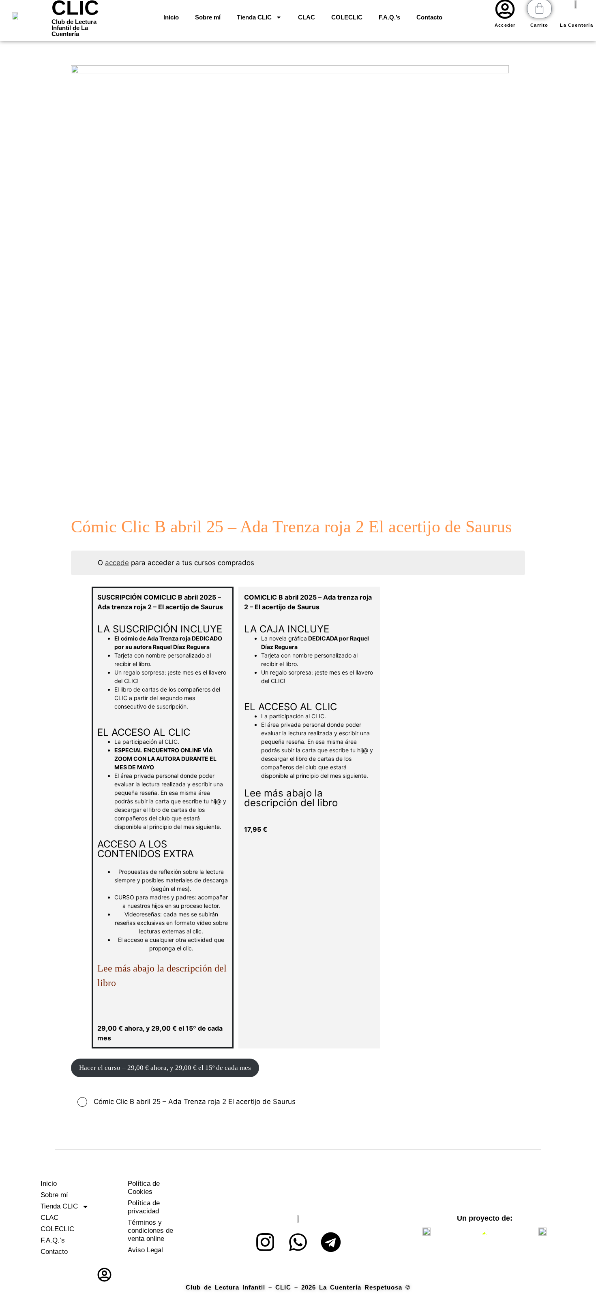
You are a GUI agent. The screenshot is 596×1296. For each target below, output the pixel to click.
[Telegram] (331, 1242)
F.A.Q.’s (389, 17)
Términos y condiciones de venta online (150, 1231)
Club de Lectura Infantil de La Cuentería (73, 27)
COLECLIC (346, 17)
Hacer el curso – (165, 1068)
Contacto (429, 17)
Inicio (171, 17)
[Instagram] (265, 1242)
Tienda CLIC (254, 17)
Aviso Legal (145, 1250)
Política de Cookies (144, 1188)
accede (117, 563)
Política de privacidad (144, 1207)
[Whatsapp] (298, 1242)
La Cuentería (576, 25)
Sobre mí (208, 17)
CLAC (306, 17)
